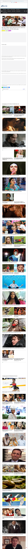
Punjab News (10, 30)
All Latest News (3, 30)
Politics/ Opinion (13, 9)
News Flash (4, 9)
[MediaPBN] (2, 11)
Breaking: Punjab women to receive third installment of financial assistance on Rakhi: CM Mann (17, 1)
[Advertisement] (14, 37)
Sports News (17, 9)
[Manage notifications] (26, 547)
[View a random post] (26, 11)
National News (5, 12)
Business (8, 9)
